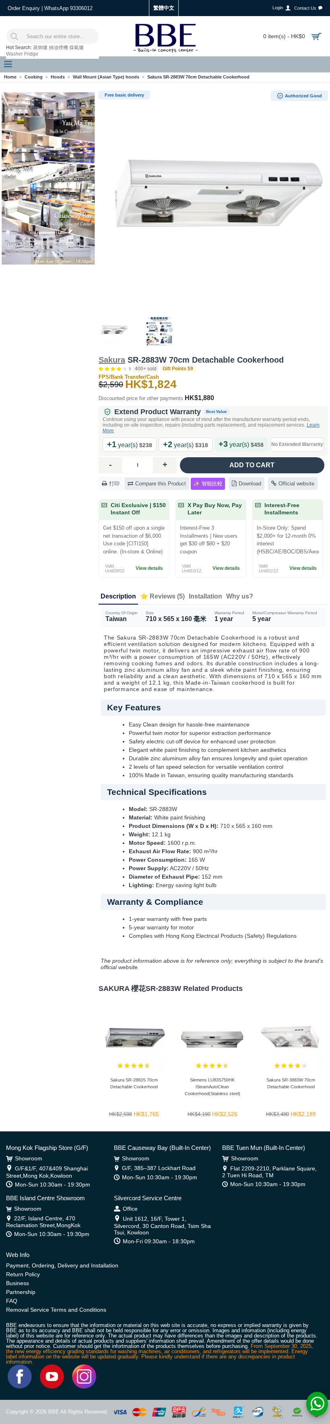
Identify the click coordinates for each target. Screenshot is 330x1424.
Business (17, 1283)
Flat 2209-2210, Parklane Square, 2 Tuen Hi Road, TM (269, 1171)
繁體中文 (163, 8)
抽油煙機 (58, 47)
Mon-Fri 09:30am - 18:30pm (159, 1241)
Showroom (28, 1158)
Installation (205, 596)
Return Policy (23, 1274)
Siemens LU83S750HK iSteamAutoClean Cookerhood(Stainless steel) (212, 1086)
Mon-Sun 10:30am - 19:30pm (52, 1184)
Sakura (112, 359)
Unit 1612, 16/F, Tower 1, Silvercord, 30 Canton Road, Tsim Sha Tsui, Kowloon (162, 1226)
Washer (14, 54)
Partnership (20, 1292)
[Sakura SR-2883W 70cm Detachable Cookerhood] (213, 201)
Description (118, 596)
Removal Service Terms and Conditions (56, 1309)
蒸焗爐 (40, 47)
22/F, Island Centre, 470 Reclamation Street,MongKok (43, 1221)
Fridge (31, 54)
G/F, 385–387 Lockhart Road (159, 1168)
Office (130, 1208)
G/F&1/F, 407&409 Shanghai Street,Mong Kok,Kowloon (47, 1172)
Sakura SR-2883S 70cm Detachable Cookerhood (134, 1083)
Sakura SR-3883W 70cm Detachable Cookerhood (290, 1083)
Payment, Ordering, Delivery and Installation (62, 1265)
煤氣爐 (76, 47)
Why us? (239, 596)
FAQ (11, 1301)
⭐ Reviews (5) (162, 596)
